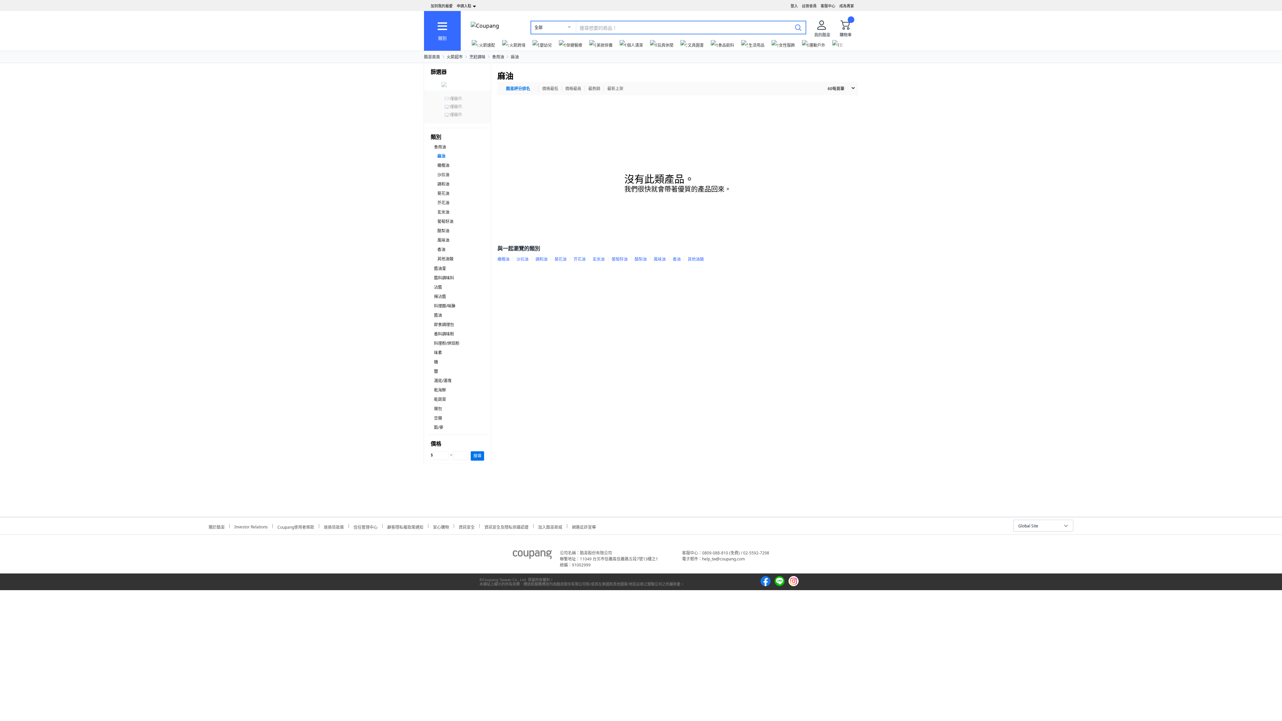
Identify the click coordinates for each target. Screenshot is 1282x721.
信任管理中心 (366, 526)
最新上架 (615, 88)
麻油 (515, 56)
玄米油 (443, 212)
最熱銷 (594, 88)
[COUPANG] (532, 555)
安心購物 (441, 526)
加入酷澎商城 (550, 526)
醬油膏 (440, 268)
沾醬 (438, 287)
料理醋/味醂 (444, 306)
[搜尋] (798, 27)
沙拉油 (443, 175)
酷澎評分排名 (518, 88)
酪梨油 (443, 231)
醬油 (438, 315)
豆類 (438, 418)
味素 (438, 352)
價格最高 (573, 88)
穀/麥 (438, 427)
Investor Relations (251, 526)
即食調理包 (444, 324)
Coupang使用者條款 (295, 526)
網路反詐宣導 (584, 526)
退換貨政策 (334, 526)
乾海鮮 (440, 390)
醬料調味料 (444, 278)
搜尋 (477, 456)
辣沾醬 (440, 296)
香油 (441, 249)
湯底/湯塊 (442, 381)
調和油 (443, 184)
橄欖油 (443, 165)
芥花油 (443, 203)
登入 (794, 5)
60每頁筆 (836, 88)
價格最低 (550, 88)
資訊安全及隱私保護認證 (506, 526)
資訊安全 (467, 526)
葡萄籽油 (445, 221)
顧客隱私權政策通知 (405, 526)
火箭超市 (455, 56)
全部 (539, 27)
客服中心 (828, 5)
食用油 (498, 56)
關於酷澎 (217, 526)
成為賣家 (846, 5)
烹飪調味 (477, 56)
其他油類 (445, 259)
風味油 (443, 240)
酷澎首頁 (432, 56)
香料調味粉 (444, 334)
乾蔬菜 (440, 399)
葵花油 (443, 193)
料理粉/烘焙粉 (446, 343)
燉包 (438, 409)
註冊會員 (809, 5)
